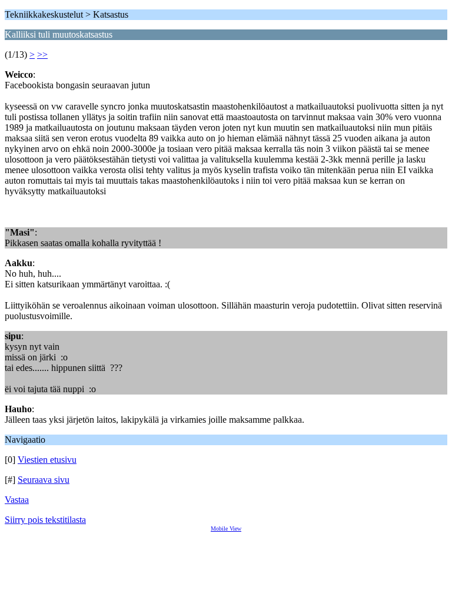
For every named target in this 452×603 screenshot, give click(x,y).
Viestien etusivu (47, 460)
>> (42, 54)
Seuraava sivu (43, 480)
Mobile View (226, 528)
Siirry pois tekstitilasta (45, 520)
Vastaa (17, 500)
